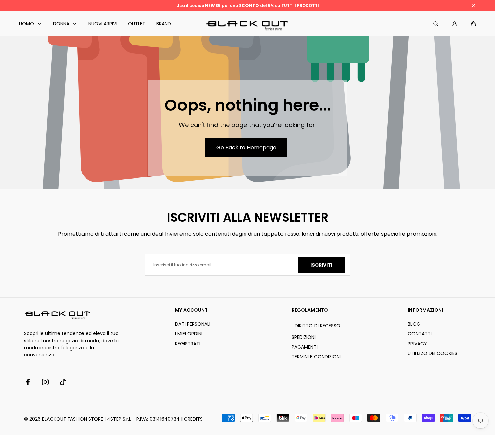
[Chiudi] (473, 5)
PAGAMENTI (305, 347)
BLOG (414, 324)
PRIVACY (417, 343)
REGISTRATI (187, 343)
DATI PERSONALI (192, 324)
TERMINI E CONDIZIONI (316, 356)
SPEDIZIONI (304, 337)
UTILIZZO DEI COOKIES (432, 353)
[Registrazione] (454, 23)
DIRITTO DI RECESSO (317, 325)
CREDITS (193, 419)
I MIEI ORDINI (188, 333)
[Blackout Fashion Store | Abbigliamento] (247, 23)
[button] (473, 23)
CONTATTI (420, 333)
